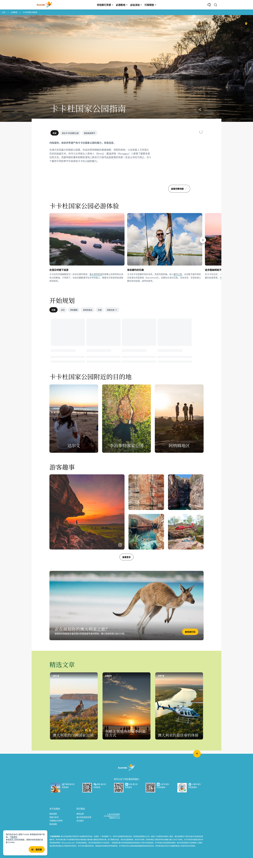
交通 (99, 310)
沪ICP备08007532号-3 (112, 816)
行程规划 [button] (149, 4)
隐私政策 (53, 814)
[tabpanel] (100, 153)
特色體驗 (73, 310)
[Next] (203, 240)
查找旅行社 (190, 631)
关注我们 (80, 820)
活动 (63, 310)
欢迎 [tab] (54, 133)
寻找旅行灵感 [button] (104, 4)
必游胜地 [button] (120, 4)
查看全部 (110, 310)
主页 (3, 12)
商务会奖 (80, 814)
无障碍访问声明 (55, 820)
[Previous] (50, 240)
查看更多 (126, 557)
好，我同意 (36, 849)
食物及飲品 (87, 310)
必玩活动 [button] (135, 4)
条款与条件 (54, 817)
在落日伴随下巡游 (58, 269)
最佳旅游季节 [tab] (89, 133)
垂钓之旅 (178, 274)
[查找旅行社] (126, 605)
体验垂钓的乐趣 (135, 269)
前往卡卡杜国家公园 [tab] (70, 133)
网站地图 (53, 824)
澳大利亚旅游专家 (83, 817)
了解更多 (13, 837)
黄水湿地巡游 (95, 274)
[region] (179, 162)
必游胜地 (14, 12)
